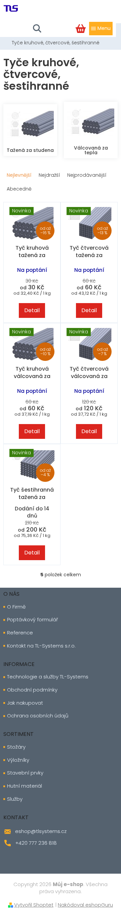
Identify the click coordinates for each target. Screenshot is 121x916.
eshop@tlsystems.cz (41, 831)
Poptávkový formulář (32, 619)
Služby (15, 799)
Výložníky (18, 760)
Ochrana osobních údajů (38, 715)
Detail (32, 310)
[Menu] (101, 28)
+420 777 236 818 (36, 842)
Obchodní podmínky (32, 689)
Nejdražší (49, 175)
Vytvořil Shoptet (33, 904)
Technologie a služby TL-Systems (47, 676)
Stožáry (16, 747)
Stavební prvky (25, 772)
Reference (20, 632)
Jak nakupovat (25, 703)
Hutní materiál (24, 786)
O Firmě (16, 606)
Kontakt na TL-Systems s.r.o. (41, 645)
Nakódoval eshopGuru (85, 904)
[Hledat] (37, 28)
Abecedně (19, 188)
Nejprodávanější (87, 175)
